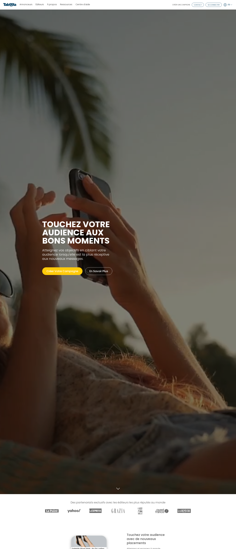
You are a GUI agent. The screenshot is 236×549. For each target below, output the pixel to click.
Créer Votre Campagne (62, 271)
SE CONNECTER (214, 5)
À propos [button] (52, 4)
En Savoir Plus (98, 271)
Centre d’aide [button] (83, 4)
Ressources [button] (66, 4)
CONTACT (198, 5)
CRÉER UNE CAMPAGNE (181, 5)
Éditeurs (40, 4)
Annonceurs (26, 4)
